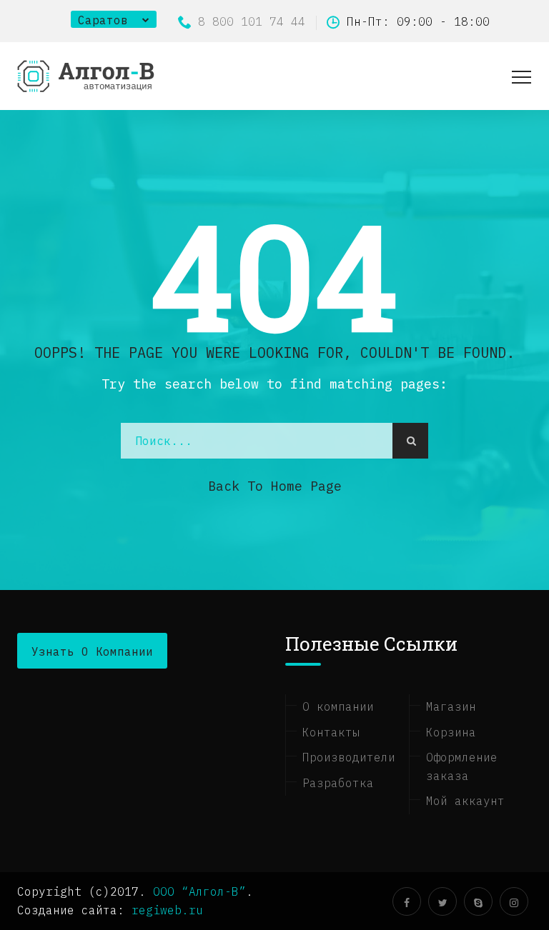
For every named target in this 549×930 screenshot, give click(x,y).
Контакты (331, 732)
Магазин (451, 706)
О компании (338, 706)
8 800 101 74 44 (251, 21)
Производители (348, 757)
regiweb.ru (167, 910)
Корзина (451, 732)
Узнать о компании (92, 651)
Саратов (103, 20)
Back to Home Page (275, 486)
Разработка (338, 783)
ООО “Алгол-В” (199, 891)
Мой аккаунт (465, 801)
